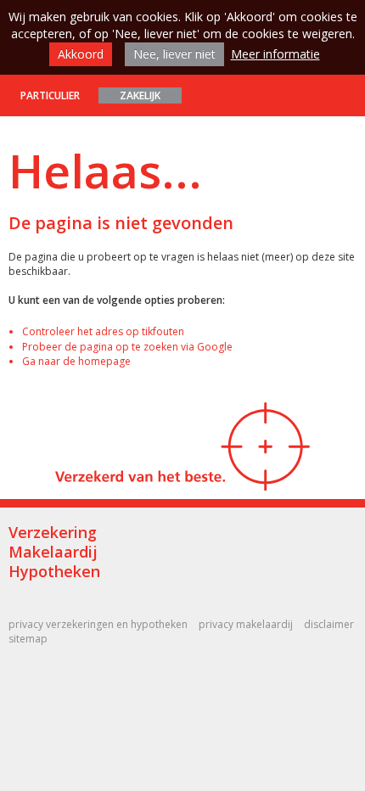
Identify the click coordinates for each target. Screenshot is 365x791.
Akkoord (81, 54)
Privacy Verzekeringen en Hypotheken (98, 624)
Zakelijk (140, 95)
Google (215, 346)
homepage (104, 361)
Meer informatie (275, 54)
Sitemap (28, 638)
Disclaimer (329, 624)
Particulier (50, 95)
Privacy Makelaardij (246, 624)
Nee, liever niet (174, 54)
